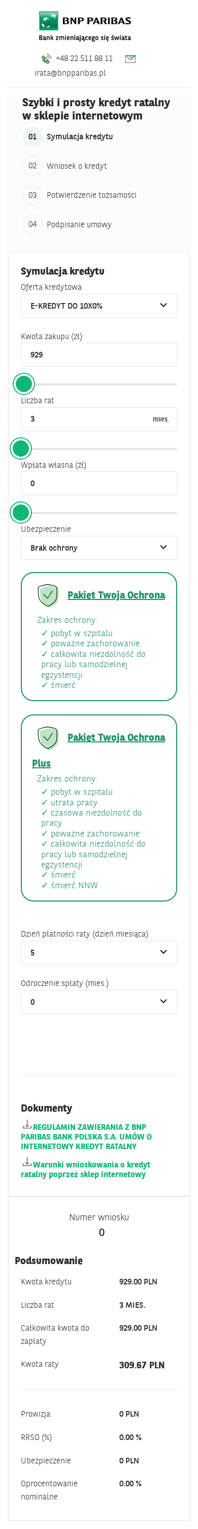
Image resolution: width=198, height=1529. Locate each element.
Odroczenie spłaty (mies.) (65, 983)
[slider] (24, 384)
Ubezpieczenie (46, 529)
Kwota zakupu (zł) (51, 336)
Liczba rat (37, 400)
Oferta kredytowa (51, 287)
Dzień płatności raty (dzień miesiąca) (84, 933)
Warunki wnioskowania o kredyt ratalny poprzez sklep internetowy (85, 1169)
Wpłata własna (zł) (53, 465)
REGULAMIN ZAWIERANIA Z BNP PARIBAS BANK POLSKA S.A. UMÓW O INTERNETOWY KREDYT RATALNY (86, 1136)
